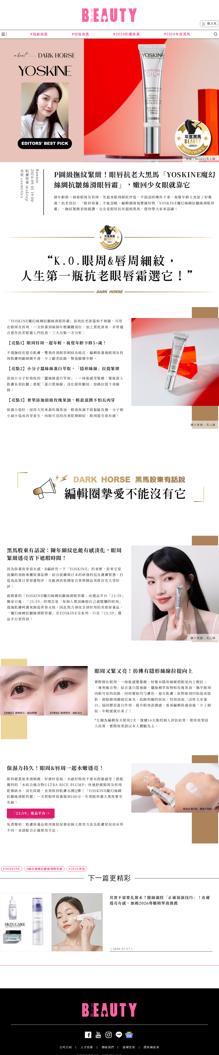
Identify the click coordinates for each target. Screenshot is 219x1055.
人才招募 (87, 1047)
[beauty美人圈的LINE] (120, 1035)
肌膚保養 (27, 185)
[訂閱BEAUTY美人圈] (130, 1035)
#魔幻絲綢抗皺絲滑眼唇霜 (44, 869)
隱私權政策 (151, 1047)
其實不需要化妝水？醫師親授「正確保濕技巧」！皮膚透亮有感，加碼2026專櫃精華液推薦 (160, 900)
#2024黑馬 (77, 869)
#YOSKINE (11, 869)
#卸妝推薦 (80, 34)
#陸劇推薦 (39, 34)
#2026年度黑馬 (177, 34)
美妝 (22, 183)
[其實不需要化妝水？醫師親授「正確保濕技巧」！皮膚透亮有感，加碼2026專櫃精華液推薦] (51, 922)
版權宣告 (129, 1047)
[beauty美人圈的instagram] (109, 1035)
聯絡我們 (108, 1047)
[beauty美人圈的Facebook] (89, 1035)
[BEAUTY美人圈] (109, 15)
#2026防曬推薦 (126, 34)
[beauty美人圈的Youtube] (99, 1035)
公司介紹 (66, 1047)
